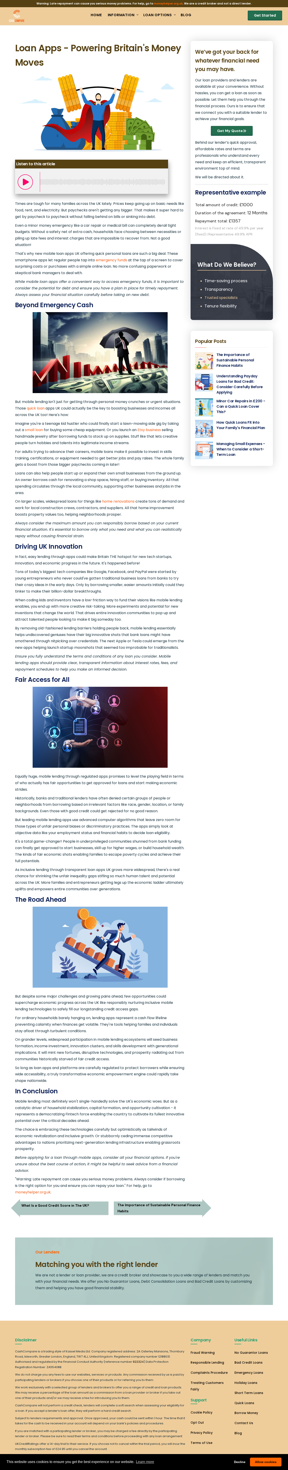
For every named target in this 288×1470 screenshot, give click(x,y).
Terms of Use (201, 1443)
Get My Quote (230, 130)
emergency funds (111, 260)
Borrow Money (246, 1413)
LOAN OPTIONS (157, 15)
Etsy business (149, 429)
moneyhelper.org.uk (168, 3)
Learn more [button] (145, 1462)
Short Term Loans (248, 1393)
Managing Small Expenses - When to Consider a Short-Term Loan (240, 449)
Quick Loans (244, 1403)
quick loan (36, 408)
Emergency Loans (248, 1372)
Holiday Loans (245, 1383)
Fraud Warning (203, 1352)
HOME (96, 15)
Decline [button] (239, 1462)
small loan (34, 429)
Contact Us (243, 1423)
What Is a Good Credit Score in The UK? (55, 1205)
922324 (138, 1362)
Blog (238, 1433)
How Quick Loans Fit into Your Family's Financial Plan (240, 425)
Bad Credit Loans (248, 1362)
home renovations (118, 501)
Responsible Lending (207, 1362)
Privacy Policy (202, 1432)
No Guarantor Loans (251, 1352)
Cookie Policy (201, 1412)
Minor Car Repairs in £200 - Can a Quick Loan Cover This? (240, 406)
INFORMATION (121, 15)
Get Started (265, 15)
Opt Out (197, 1422)
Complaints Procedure (209, 1372)
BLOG (186, 15)
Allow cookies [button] (266, 1462)
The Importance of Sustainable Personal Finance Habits (235, 360)
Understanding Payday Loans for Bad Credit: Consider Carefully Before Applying (239, 384)
